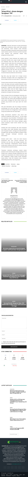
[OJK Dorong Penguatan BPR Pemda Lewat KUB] (5, 428)
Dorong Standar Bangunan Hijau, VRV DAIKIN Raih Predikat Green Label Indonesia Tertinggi (14, 304)
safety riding (13, 166)
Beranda (3, 6)
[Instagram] (14, 215)
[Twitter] (18, 215)
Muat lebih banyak (13, 434)
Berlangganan (22, 354)
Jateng (18, 164)
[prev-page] (2, 310)
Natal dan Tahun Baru (6, 166)
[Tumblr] (19, 467)
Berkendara (13, 164)
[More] (19, 20)
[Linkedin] (12, 467)
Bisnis (13, 273)
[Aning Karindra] (2, 16)
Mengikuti (14, 354)
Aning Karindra (8, 15)
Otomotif (7, 6)
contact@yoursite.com (16, 464)
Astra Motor (7, 164)
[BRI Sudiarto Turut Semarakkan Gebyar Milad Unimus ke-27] (5, 419)
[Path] (16, 215)
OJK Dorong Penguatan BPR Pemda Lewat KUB (17, 429)
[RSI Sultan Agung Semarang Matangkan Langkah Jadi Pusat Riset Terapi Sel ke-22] (14, 237)
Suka (5, 354)
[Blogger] (9, 215)
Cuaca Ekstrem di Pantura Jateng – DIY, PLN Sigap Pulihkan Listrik (21, 181)
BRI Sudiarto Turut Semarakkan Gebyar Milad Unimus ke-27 (18, 419)
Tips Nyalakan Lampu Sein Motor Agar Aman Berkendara (7, 181)
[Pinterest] (15, 467)
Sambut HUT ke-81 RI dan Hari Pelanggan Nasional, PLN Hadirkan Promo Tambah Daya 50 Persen (14, 276)
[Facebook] (11, 215)
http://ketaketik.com (14, 197)
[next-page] (4, 310)
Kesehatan (13, 246)
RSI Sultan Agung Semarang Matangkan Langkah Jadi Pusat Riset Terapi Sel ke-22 (14, 249)
